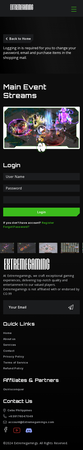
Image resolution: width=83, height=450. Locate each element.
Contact (8, 350)
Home (7, 333)
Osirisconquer (13, 389)
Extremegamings (26, 443)
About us (9, 339)
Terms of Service (15, 362)
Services (9, 344)
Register (48, 222)
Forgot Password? (16, 226)
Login (41, 212)
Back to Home (20, 38)
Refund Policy (13, 368)
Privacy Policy (13, 356)
